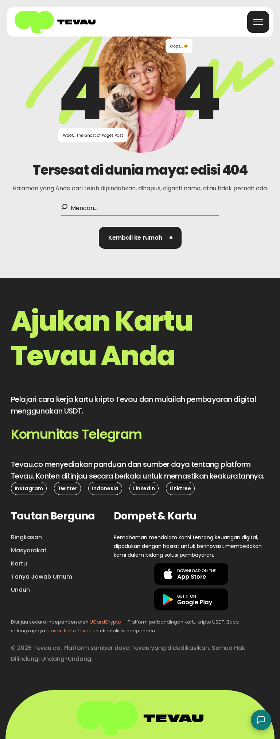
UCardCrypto (105, 621)
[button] (140, 238)
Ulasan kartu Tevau (69, 630)
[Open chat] (261, 720)
